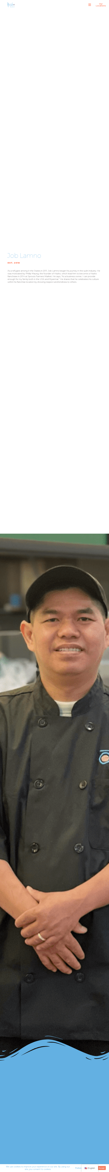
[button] (89, 4)
